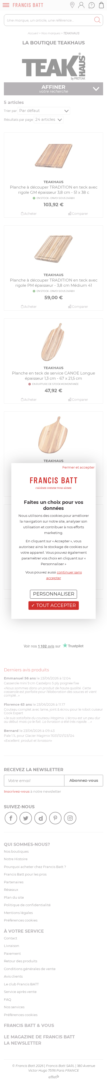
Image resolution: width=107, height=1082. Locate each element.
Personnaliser (53, 594)
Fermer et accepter (78, 467)
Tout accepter (55, 605)
